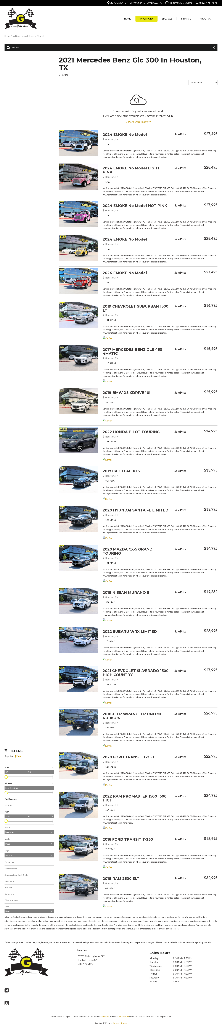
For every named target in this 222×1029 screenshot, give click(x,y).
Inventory (146, 18)
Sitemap (124, 1023)
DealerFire (104, 1017)
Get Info (189, 141)
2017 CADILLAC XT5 (121, 471)
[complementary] (213, 995)
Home (127, 18)
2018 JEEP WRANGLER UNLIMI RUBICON (132, 716)
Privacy (116, 1023)
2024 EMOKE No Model (125, 134)
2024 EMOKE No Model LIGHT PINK (131, 170)
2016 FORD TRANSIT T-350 (128, 839)
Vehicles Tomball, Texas (23, 36)
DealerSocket (123, 1017)
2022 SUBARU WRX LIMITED (130, 631)
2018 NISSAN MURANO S (126, 592)
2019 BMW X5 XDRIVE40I (126, 392)
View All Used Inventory (138, 121)
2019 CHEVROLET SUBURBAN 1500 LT (135, 308)
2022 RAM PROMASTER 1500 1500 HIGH (135, 798)
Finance (186, 18)
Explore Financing (217, 141)
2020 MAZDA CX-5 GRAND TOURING (128, 551)
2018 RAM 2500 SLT (121, 878)
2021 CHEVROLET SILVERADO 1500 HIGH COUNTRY (136, 673)
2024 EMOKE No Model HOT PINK (135, 205)
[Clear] (18, 756)
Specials (167, 18)
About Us (205, 18)
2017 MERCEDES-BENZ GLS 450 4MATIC (132, 351)
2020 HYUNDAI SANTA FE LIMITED (135, 510)
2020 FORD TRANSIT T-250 (128, 757)
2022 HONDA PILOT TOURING (131, 432)
